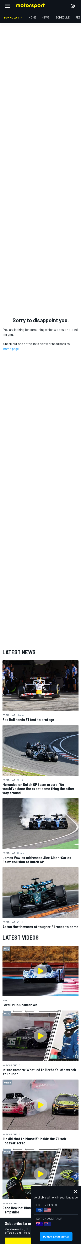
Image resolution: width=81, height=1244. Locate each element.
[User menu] (73, 6)
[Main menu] (7, 5)
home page (11, 349)
